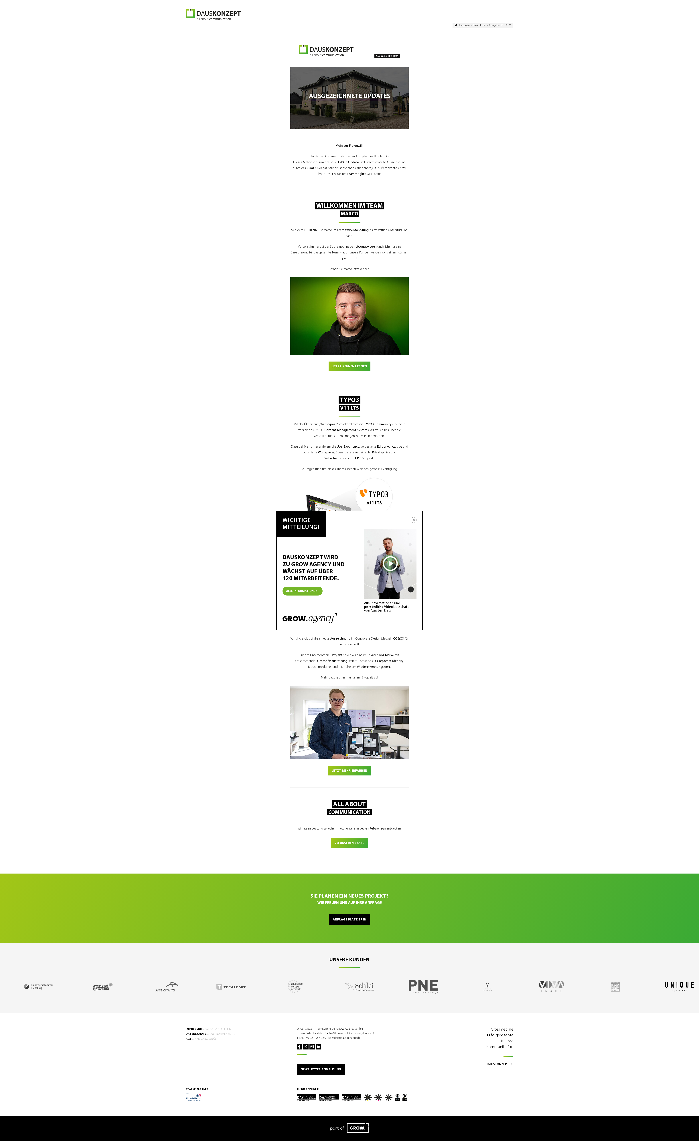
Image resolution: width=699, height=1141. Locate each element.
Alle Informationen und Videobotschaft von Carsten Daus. (386, 607)
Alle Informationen (301, 591)
